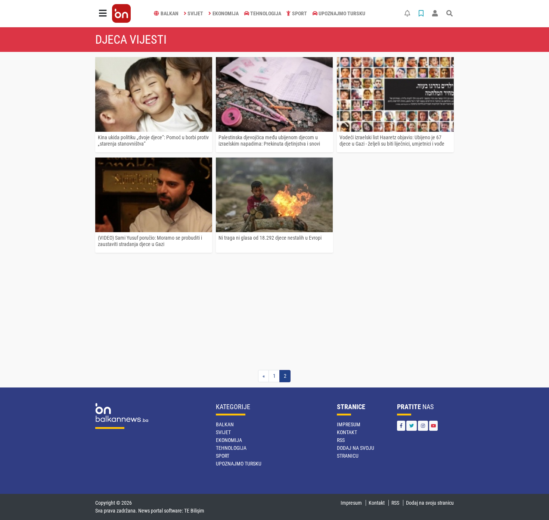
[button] (102, 13)
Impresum (348, 424)
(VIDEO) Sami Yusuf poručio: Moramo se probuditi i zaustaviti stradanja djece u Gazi (150, 241)
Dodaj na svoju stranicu (430, 503)
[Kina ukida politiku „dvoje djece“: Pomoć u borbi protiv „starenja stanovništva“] (153, 94)
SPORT (299, 13)
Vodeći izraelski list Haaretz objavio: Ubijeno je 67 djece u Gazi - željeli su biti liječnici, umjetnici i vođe (391, 140)
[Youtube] (433, 426)
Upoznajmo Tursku (342, 13)
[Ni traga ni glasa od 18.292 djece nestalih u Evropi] (274, 195)
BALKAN (170, 13)
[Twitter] (411, 426)
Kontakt (347, 432)
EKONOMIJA (226, 13)
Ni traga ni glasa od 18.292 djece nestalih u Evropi (270, 238)
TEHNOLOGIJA (265, 13)
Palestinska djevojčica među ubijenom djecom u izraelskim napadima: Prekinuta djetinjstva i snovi (269, 140)
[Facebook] (401, 426)
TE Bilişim (194, 511)
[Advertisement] (274, 314)
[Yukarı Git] (529, 501)
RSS (341, 440)
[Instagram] (423, 426)
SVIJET (195, 13)
